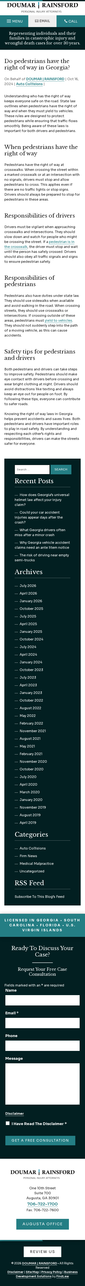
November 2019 (33, 807)
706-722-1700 (42, 1204)
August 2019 (30, 815)
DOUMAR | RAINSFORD (45, 79)
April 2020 (28, 784)
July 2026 (28, 586)
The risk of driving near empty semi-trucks (42, 557)
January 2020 (31, 800)
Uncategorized (32, 871)
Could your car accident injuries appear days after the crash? (39, 517)
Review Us (42, 1251)
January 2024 (31, 662)
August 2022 (30, 708)
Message (14, 1058)
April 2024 (28, 654)
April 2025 (28, 624)
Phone (11, 1036)
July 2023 (28, 677)
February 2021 (31, 754)
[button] (14, 20)
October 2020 (32, 769)
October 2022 (31, 700)
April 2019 (28, 823)
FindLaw (62, 1276)
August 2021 (30, 738)
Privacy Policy (51, 1272)
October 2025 (31, 609)
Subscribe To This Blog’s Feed (39, 897)
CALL (72, 21)
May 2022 (28, 716)
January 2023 (31, 693)
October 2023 (31, 670)
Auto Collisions (29, 84)
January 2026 (31, 601)
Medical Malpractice (37, 863)
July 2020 (28, 777)
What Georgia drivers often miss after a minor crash (40, 532)
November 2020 (33, 761)
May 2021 (27, 746)
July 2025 (28, 616)
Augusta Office (42, 1224)
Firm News (28, 856)
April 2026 (28, 593)
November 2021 (33, 731)
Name (11, 990)
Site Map (32, 1272)
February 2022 (31, 723)
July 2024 (28, 647)
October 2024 (31, 639)
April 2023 (28, 685)
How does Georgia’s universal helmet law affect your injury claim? (42, 500)
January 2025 (31, 631)
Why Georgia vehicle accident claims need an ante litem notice (42, 545)
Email (44, 21)
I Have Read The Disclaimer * (39, 1124)
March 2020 (30, 792)
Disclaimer (14, 1113)
